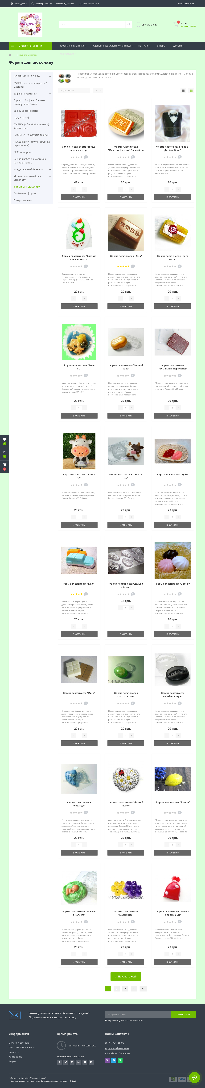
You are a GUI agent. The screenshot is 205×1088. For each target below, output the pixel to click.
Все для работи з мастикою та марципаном (30, 160)
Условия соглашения (89, 3)
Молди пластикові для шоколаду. (27, 178)
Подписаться (183, 1014)
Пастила (143, 45)
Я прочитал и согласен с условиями (125, 1020)
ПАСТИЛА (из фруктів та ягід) (31, 134)
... (119, 1020)
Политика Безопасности (22, 1047)
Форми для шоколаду (27, 186)
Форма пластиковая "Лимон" (173, 802)
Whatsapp (120, 1060)
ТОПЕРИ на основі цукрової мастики (30, 84)
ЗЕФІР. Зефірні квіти (26, 110)
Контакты (14, 1052)
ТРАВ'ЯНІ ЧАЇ (21, 117)
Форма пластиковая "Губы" (173, 474)
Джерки (177, 45)
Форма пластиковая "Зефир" (173, 583)
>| (143, 988)
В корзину (79, 197)
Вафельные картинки (71, 45)
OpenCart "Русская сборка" (33, 1078)
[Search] (128, 24)
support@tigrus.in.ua (117, 1048)
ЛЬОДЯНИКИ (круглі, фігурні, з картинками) (32, 143)
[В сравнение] (94, 108)
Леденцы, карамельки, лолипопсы (111, 45)
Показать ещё (127, 976)
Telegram (113, 1060)
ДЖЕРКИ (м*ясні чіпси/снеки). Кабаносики (31, 126)
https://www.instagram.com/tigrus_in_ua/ (78, 1062)
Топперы (160, 45)
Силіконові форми (25, 193)
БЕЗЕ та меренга (23, 152)
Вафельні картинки (25, 93)
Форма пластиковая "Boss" (126, 255)
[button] (4, 467)
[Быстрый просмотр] (95, 113)
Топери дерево (23, 200)
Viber (107, 1060)
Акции (12, 1061)
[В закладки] (94, 103)
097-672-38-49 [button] (114, 1043)
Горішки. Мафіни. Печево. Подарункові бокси (29, 102)
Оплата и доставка (65, 3)
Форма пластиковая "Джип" (79, 583)
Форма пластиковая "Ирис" (79, 692)
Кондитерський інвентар (29, 169)
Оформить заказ (188, 26)
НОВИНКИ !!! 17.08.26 (27, 76)
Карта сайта (15, 1056)
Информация (66, 53)
